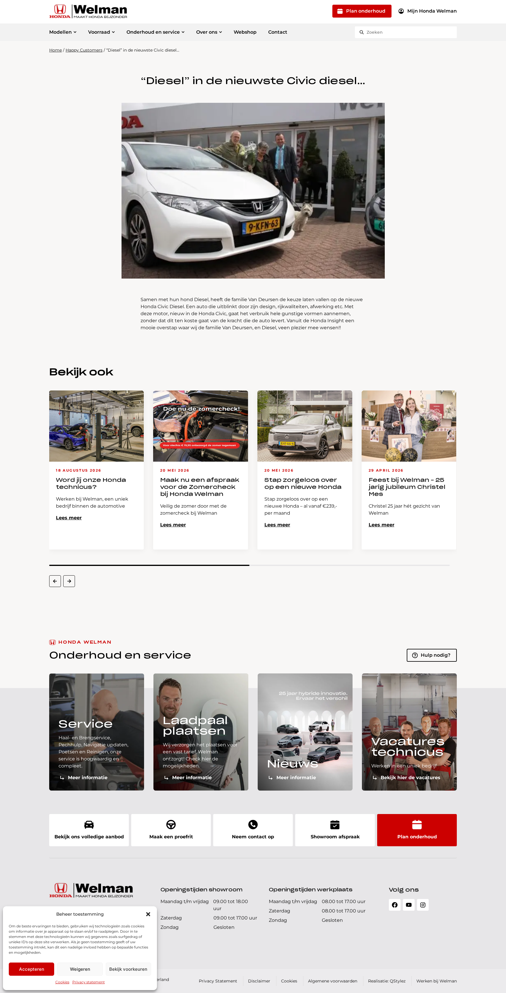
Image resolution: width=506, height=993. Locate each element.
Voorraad (99, 32)
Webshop (245, 32)
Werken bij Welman (436, 981)
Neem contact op (253, 837)
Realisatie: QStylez (387, 981)
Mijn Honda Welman (432, 11)
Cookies (62, 982)
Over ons (206, 32)
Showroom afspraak (335, 837)
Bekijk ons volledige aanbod (89, 837)
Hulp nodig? (435, 655)
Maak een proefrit (171, 837)
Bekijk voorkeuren (128, 969)
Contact (277, 32)
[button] (148, 914)
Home (55, 50)
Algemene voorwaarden (332, 981)
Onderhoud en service (153, 32)
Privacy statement (88, 982)
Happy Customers (84, 50)
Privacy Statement (218, 981)
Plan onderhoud (365, 11)
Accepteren (31, 969)
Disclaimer (259, 981)
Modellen (60, 32)
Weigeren (80, 969)
